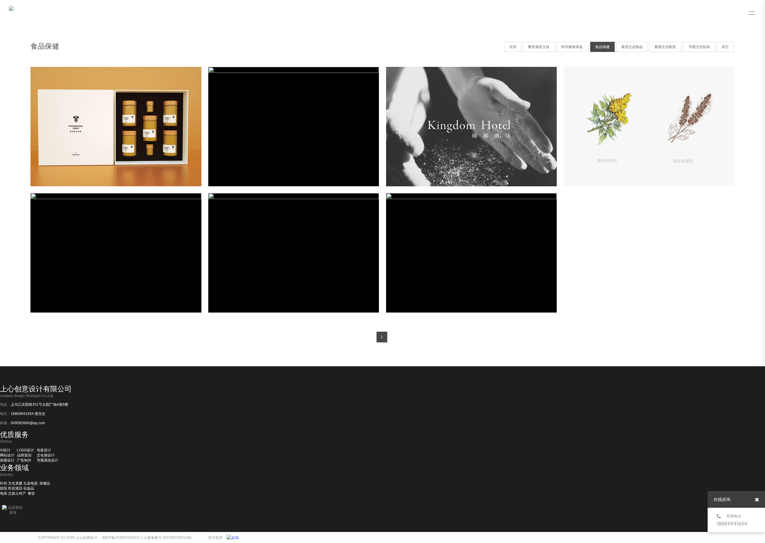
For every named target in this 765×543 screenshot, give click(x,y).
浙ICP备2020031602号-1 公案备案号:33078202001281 (147, 538)
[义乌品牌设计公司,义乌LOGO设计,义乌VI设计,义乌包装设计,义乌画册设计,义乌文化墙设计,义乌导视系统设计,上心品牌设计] (234, 538)
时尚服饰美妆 (572, 47)
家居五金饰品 (632, 47)
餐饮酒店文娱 (539, 47)
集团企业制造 (665, 47)
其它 (725, 47)
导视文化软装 (699, 47)
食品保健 (602, 47)
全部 (512, 47)
